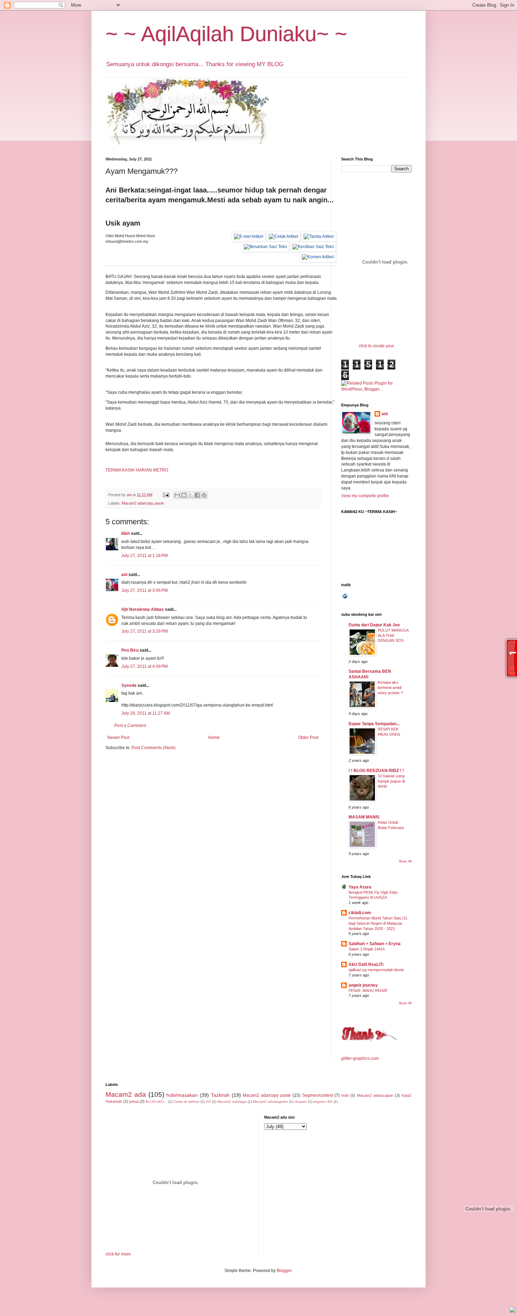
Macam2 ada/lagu (232, 1101)
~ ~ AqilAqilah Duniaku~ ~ (226, 34)
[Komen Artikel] (318, 256)
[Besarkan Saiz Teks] (265, 246)
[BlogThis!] (183, 495)
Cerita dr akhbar (186, 1101)
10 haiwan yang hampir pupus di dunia (391, 781)
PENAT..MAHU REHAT (368, 990)
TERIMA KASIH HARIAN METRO (137, 470)
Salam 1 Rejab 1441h (367, 949)
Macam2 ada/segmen (270, 1101)
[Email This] (177, 495)
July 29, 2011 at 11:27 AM (145, 713)
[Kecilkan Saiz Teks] (313, 246)
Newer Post (118, 737)
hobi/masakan (182, 1095)
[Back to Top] (512, 1310)
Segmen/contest (317, 1095)
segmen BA (322, 1101)
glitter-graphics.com (360, 1058)
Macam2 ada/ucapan (375, 1095)
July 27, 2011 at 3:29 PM (144, 631)
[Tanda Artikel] (318, 236)
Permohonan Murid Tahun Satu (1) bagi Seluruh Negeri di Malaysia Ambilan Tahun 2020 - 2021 (378, 923)
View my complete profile (365, 495)
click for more (118, 1254)
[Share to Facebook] (197, 495)
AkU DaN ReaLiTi (366, 964)
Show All (405, 861)
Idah (125, 533)
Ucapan (300, 1101)
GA (208, 1101)
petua (134, 1101)
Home (214, 737)
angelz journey (363, 985)
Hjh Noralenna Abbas (142, 609)
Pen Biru (130, 650)
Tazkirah (220, 1095)
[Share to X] (190, 495)
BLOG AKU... (156, 1101)
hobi (345, 1095)
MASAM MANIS (364, 817)
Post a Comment (130, 725)
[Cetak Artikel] (283, 236)
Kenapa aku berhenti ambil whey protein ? (390, 687)
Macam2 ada (126, 1094)
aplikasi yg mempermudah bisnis (376, 970)
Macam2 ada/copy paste (143, 503)
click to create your (376, 345)
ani (124, 574)
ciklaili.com (360, 912)
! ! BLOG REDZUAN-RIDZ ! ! (376, 770)
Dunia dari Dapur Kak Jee (374, 624)
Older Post (308, 737)
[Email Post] (165, 495)
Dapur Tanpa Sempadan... (374, 723)
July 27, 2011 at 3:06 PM (144, 590)
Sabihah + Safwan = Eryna (375, 943)
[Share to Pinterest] (204, 495)
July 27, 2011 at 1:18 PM (144, 555)
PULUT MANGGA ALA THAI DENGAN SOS (393, 635)
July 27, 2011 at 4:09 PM (144, 666)
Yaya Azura (360, 887)
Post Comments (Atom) (153, 747)
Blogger (284, 1270)
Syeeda (128, 685)
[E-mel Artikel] (249, 236)
